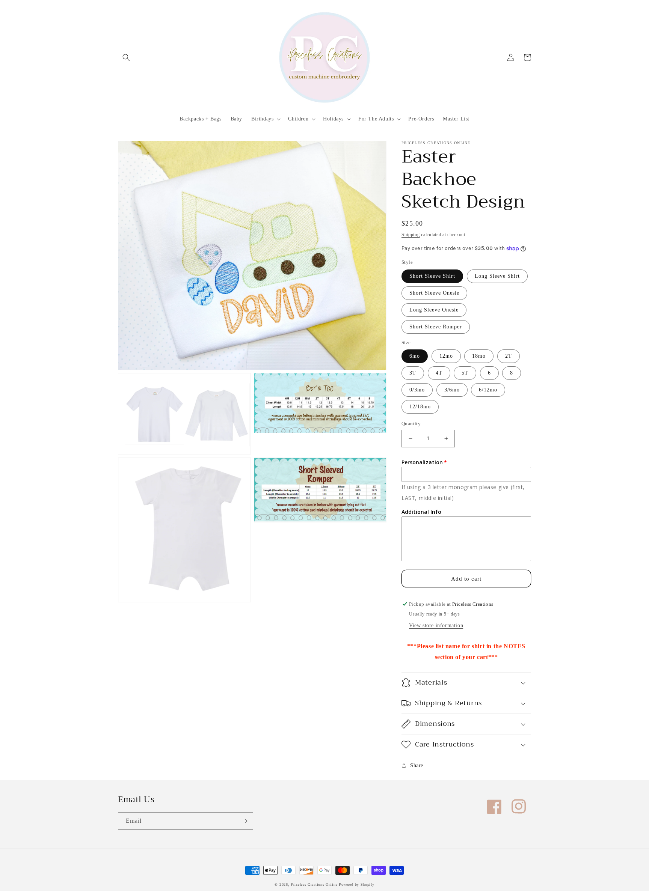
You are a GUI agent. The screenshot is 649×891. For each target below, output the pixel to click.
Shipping (410, 234)
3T (412, 373)
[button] (126, 57)
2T (508, 356)
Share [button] (416, 765)
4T (439, 373)
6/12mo (488, 390)
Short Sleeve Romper (435, 327)
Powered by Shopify (356, 884)
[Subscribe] (244, 821)
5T (465, 373)
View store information (436, 625)
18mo (479, 356)
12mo (446, 356)
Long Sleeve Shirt (497, 276)
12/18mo (420, 406)
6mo (414, 356)
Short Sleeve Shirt (432, 276)
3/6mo (452, 390)
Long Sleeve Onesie (434, 310)
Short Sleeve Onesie (434, 293)
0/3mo (417, 390)
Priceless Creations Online (314, 884)
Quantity (411, 423)
